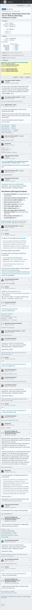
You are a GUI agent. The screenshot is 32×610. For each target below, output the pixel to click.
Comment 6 (7, 288)
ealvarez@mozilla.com (14, 291)
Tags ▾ (22, 77)
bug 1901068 (10, 111)
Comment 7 (7, 303)
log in (8, 596)
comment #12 (5, 477)
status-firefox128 (5, 125)
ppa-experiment (8, 335)
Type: (7, 29)
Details (25, 73)
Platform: (7, 26)
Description (7, 83)
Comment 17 (7, 568)
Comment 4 (7, 235)
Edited (17, 83)
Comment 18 (7, 583)
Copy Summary (20, 5)
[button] (28, 2)
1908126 (13, 283)
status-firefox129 (5, 126)
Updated (6, 98)
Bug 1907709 (10, 9)
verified (16, 46)
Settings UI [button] (12, 24)
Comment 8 (7, 340)
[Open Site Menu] (2, 2)
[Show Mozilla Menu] (5, 2)
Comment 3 (7, 181)
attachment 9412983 (14, 184)
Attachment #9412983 (6, 221)
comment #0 (22, 238)
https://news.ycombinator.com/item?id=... (13, 101)
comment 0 (21, 204)
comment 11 (5, 447)
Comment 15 (7, 521)
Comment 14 (7, 507)
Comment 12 (7, 435)
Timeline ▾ (28, 77)
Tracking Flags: (4, 41)
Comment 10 (7, 386)
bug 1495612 (10, 275)
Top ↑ (3, 605)
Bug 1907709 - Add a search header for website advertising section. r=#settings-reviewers (14, 63)
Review (29, 73)
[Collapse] (29, 82)
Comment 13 (7, 472)
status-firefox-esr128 (6, 131)
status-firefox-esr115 (6, 129)
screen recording (23, 490)
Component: (6, 24)
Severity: (7, 33)
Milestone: (6, 40)
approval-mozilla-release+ (12, 70)
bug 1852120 (5, 499)
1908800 (8, 427)
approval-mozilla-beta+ (11, 68)
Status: (7, 38)
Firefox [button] (11, 23)
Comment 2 (7, 158)
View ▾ (28, 5)
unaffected (17, 45)
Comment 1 (7, 106)
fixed (15, 317)
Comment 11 (7, 405)
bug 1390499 (16, 250)
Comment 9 (7, 359)
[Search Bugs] (23, 2)
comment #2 (5, 255)
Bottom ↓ (16, 77)
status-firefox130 (5, 128)
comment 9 (13, 445)
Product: (7, 23)
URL (22, 55)
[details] (21, 184)
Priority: (7, 31)
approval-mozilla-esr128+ (12, 71)
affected (14, 125)
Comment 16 (7, 541)
